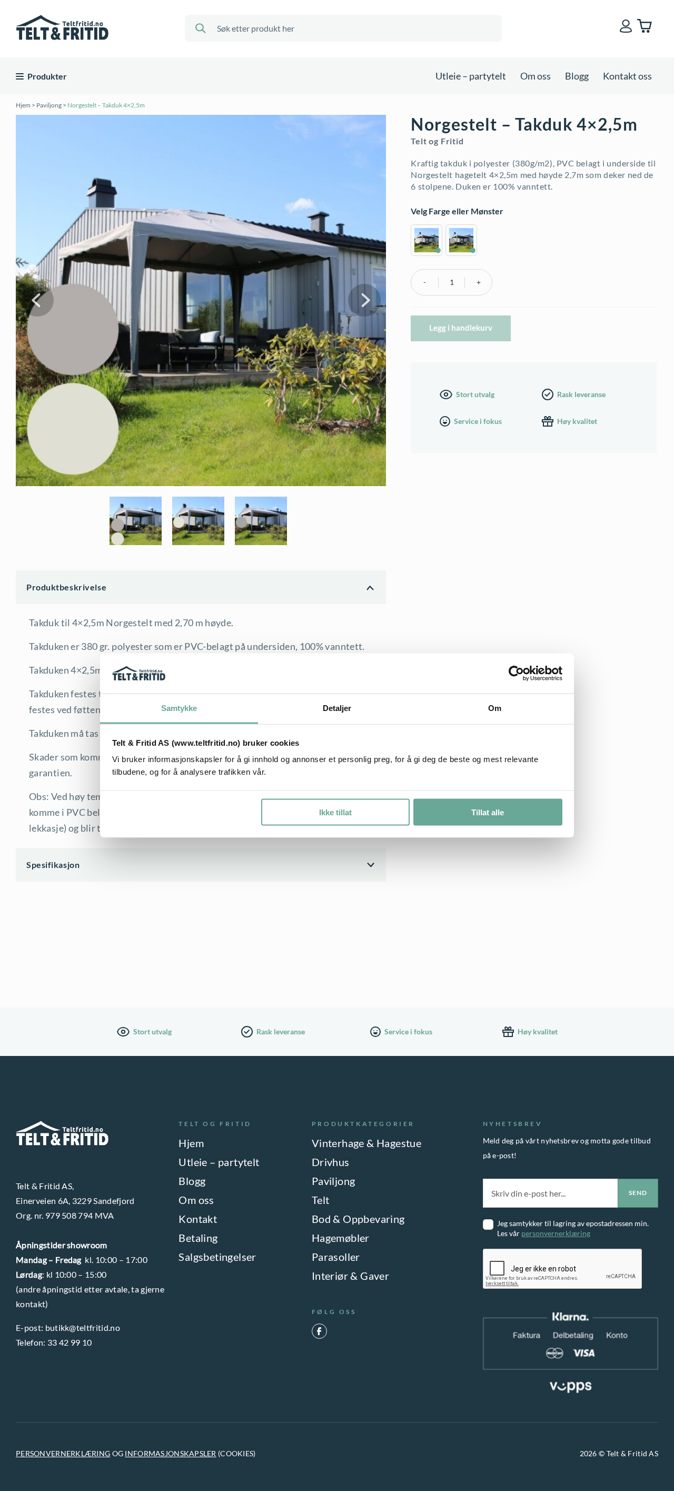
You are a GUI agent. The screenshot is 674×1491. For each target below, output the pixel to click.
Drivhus (331, 1162)
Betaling (198, 1237)
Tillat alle (487, 811)
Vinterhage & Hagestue (366, 1143)
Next (364, 300)
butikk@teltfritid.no (82, 1327)
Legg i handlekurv (460, 327)
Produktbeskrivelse (66, 587)
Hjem (23, 105)
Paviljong (49, 105)
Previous (37, 300)
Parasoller (336, 1256)
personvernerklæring (555, 1233)
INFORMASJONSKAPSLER (170, 1453)
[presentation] (563, 1269)
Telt (321, 1199)
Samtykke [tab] (179, 708)
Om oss (535, 76)
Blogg (577, 76)
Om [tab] (494, 708)
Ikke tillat (335, 811)
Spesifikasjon (53, 865)
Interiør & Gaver (350, 1275)
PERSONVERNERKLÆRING (63, 1453)
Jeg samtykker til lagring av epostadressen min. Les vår (573, 1228)
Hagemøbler (341, 1237)
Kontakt (198, 1218)
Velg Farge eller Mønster (457, 211)
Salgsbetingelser (217, 1256)
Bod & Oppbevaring (358, 1218)
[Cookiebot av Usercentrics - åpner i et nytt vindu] (516, 673)
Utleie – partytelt (470, 76)
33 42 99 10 (69, 1342)
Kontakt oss (627, 76)
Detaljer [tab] (337, 708)
